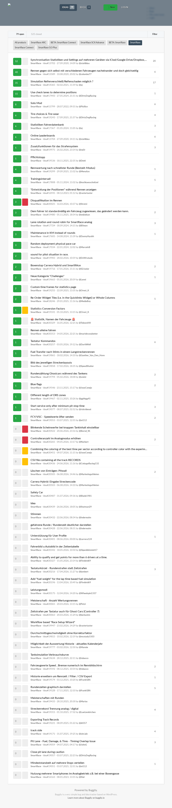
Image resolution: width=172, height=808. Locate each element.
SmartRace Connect (24, 48)
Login (124, 7)
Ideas (67, 7)
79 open (20, 34)
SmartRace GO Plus (47, 48)
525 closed (36, 34)
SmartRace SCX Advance (92, 43)
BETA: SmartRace (117, 43)
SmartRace (135, 43)
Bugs (85, 7)
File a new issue (156, 15)
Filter (154, 34)
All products (20, 43)
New (112, 7)
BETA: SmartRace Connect (63, 43)
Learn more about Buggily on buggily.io (86, 798)
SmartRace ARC (38, 43)
